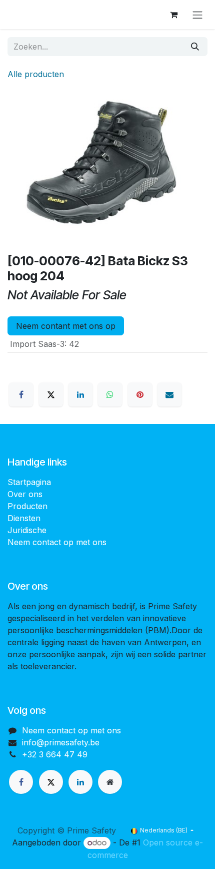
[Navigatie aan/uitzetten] (198, 14)
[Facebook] (21, 394)
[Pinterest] (140, 394)
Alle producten (36, 74)
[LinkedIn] (80, 394)
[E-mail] (170, 394)
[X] (51, 394)
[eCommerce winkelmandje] (174, 15)
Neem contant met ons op (66, 326)
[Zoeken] (195, 46)
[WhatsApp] (110, 394)
